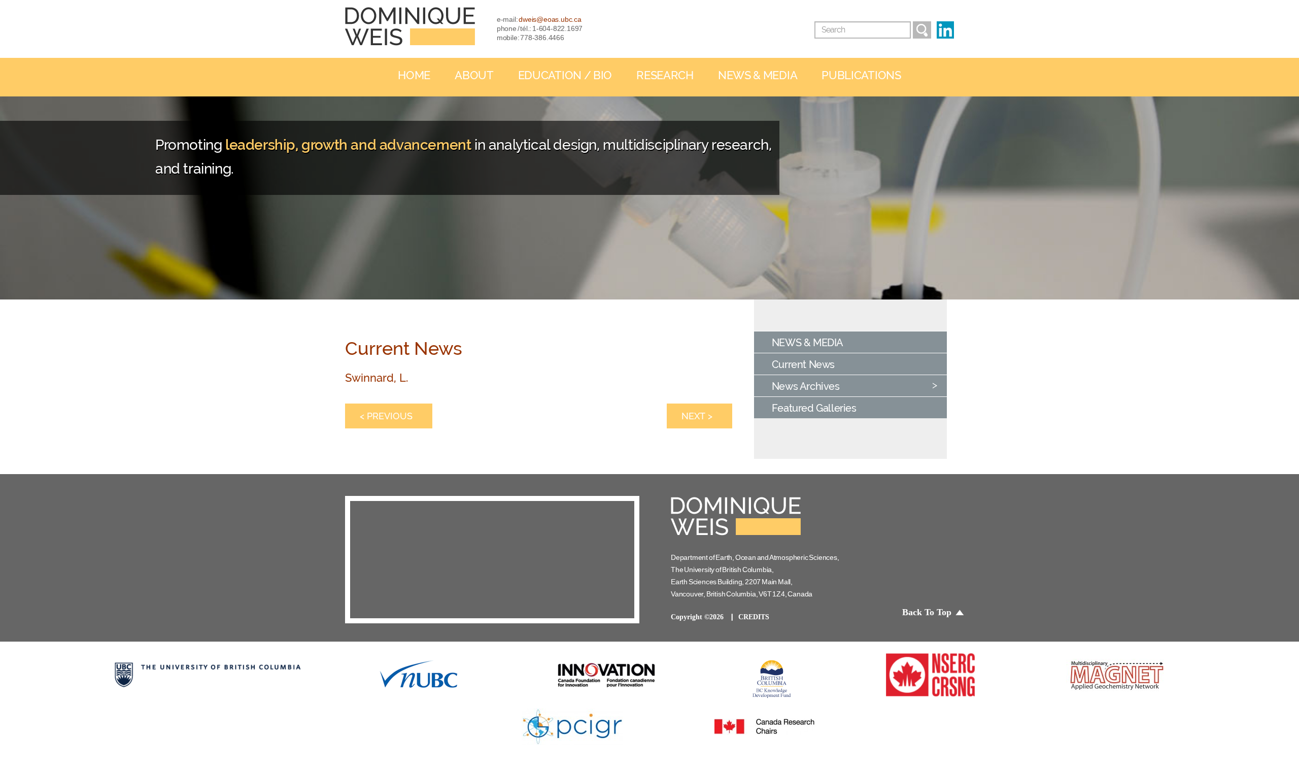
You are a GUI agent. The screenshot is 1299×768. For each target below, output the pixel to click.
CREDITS (753, 617)
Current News (803, 364)
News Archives (806, 386)
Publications (861, 75)
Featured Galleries (814, 408)
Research (665, 75)
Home (414, 75)
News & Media (757, 75)
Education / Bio (565, 75)
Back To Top (926, 612)
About (474, 75)
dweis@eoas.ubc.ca (550, 19)
